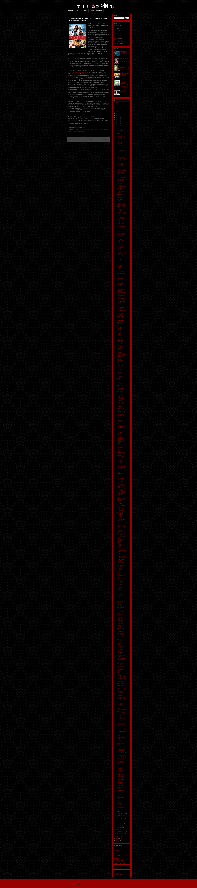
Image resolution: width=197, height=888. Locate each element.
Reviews (105, 129)
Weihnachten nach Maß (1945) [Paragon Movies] (120, 366)
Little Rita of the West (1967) (120, 456)
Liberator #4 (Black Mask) (120, 341)
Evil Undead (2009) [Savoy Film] (121, 550)
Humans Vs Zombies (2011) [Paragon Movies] (121, 591)
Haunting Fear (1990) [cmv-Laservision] (120, 561)
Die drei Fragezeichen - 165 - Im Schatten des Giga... (121, 732)
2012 (117, 836)
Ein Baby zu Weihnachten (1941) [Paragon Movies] (120, 616)
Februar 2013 (120, 831)
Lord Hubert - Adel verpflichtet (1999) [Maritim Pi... (121, 294)
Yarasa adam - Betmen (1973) (121, 173)
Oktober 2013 (120, 813)
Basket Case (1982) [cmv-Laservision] (120, 784)
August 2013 (120, 818)
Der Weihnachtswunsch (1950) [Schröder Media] (121, 253)
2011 (117, 838)
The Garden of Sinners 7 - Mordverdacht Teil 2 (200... (121, 609)
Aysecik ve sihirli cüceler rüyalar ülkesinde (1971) (121, 137)
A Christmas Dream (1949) (121, 531)
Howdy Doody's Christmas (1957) (120, 247)
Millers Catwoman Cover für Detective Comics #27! (121, 208)
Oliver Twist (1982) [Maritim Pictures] (121, 226)
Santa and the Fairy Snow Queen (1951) (121, 687)
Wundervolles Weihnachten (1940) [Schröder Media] (120, 359)
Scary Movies (117, 870)
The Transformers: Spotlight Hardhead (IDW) (121, 642)
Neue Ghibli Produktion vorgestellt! (120, 483)
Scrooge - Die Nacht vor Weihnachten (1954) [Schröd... (120, 373)
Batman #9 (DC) (121, 354)
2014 (117, 128)
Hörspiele (116, 30)
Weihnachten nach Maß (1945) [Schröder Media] (120, 446)
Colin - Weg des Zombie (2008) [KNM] (121, 699)
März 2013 (120, 829)
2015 (117, 126)
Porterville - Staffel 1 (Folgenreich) (121, 176)
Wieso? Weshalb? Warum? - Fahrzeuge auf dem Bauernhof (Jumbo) (121, 84)
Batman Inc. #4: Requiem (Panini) (120, 142)
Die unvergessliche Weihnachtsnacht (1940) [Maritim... (121, 264)
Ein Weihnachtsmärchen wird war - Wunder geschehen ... (121, 283)
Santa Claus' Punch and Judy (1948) (120, 239)
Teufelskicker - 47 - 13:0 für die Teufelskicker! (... (121, 494)
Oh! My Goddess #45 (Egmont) (121, 509)
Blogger (116, 884)
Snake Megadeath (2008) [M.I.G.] (121, 154)
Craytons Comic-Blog (119, 848)
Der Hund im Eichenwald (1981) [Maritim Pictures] (121, 398)
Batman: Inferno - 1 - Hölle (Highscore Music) (121, 432)
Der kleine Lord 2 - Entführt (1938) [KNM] (121, 270)
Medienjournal (117, 853)
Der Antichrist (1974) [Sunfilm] (121, 186)
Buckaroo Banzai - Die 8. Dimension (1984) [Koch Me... (121, 414)
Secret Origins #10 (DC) (120, 664)
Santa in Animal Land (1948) (120, 409)
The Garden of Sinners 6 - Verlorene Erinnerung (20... (120, 761)
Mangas (116, 33)
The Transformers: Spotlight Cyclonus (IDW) (121, 674)
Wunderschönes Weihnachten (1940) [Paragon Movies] (121, 501)
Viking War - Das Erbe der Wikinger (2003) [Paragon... (121, 488)
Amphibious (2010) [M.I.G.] (121, 437)
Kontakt (85, 10)
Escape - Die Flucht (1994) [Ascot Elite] (120, 749)
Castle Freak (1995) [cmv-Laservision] (120, 622)
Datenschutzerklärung (96, 10)
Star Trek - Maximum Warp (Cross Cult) (121, 196)
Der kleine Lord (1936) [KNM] (120, 243)
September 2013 (121, 815)
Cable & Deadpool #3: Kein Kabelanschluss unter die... (121, 754)
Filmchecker (117, 850)
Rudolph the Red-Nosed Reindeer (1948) (121, 739)
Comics (116, 25)
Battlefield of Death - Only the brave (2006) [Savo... (121, 580)
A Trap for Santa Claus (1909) (121, 213)
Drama (80, 129)
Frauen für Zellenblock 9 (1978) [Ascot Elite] (120, 540)
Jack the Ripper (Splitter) (120, 441)
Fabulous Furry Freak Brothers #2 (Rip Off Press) (121, 713)
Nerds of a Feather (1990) (121, 146)
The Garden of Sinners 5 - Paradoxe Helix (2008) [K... (121, 799)
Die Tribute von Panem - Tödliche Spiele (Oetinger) (124, 67)
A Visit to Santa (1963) (120, 626)
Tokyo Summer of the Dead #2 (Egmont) (121, 150)
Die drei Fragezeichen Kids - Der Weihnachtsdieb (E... (121, 521)
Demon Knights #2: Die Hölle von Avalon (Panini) (120, 404)
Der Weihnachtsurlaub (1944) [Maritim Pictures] (121, 567)
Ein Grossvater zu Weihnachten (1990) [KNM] (121, 235)
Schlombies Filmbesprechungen (119, 874)
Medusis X (116, 858)
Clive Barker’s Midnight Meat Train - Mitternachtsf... (121, 772)
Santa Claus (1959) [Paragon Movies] (120, 460)
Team (78, 10)
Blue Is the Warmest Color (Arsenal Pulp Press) (121, 190)
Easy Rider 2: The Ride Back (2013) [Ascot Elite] (121, 165)
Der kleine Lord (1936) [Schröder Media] (120, 350)
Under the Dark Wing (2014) (120, 791)
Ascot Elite (75, 129)
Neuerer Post (72, 139)
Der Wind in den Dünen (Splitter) (121, 170)
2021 (117, 113)
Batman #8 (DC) (121, 683)
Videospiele (117, 43)
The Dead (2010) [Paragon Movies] (121, 393)
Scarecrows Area (118, 868)
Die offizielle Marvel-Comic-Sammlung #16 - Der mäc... (121, 654)
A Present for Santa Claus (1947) (120, 307)
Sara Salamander (118, 865)
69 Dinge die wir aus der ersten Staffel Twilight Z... (121, 159)
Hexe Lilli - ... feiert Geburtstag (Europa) (120, 472)
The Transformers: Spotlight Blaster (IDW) (121, 703)
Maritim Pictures (98, 129)
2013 (117, 130)
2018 (117, 119)
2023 (117, 109)
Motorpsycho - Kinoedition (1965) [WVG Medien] (120, 514)
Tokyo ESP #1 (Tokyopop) (123, 91)
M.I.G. (91, 129)
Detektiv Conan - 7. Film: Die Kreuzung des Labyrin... (121, 635)
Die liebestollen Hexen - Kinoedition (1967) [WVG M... (120, 336)
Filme (84, 129)
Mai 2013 (119, 825)
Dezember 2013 (121, 132)
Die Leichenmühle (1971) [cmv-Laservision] (121, 680)
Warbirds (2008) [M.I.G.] (121, 506)
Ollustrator (104, 884)
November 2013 (121, 810)
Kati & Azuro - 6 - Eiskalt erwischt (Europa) (121, 452)
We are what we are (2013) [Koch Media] (121, 345)
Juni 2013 (119, 823)
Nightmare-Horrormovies (120, 863)
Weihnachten (80, 131)
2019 (117, 117)
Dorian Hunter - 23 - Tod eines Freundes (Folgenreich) (121, 805)
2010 (117, 840)
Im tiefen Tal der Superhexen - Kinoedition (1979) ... (121, 181)
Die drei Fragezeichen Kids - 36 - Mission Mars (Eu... (121, 574)
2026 (117, 102)
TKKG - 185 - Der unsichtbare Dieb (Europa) (121, 535)
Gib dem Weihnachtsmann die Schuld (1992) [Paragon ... (121, 381)
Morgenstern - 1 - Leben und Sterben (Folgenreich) (121, 318)
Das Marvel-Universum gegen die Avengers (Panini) (120, 692)
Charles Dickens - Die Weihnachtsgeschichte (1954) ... (121, 301)
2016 (117, 123)
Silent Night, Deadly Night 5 (80, 72)
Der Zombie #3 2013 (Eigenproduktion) (121, 597)
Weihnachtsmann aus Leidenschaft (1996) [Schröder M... (121, 276)
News (115, 36)
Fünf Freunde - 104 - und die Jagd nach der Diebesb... (121, 778)
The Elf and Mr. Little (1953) (120, 222)
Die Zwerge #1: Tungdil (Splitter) (120, 545)
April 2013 (119, 827)
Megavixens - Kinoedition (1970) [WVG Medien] (120, 387)
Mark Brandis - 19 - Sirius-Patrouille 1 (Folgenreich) (124, 52)
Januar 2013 (120, 833)
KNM (88, 129)
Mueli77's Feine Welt (119, 860)
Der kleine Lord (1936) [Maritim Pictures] (121, 289)
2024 (117, 107)
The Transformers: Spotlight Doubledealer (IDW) (121, 328)
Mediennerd (117, 855)
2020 (117, 115)
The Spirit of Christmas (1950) (120, 478)
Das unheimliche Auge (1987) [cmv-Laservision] (124, 60)
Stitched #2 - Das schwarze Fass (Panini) (121, 586)
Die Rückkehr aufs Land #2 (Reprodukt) (121, 767)
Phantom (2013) (121, 728)
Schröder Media (72, 131)
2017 (117, 121)
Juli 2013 (119, 821)
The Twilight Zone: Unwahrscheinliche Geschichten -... (121, 202)
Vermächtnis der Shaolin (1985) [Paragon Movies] (121, 466)
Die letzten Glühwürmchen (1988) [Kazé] (121, 719)
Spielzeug (116, 41)
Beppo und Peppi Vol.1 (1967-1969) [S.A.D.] (124, 75)
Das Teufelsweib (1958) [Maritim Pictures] (121, 660)
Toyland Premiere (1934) (121, 258)
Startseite (70, 10)
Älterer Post (105, 139)
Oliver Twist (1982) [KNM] (120, 323)
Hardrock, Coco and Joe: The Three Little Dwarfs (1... (120, 648)
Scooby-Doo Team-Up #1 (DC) (120, 420)
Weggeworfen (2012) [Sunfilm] (121, 708)
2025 (117, 105)
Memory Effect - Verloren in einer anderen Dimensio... (121, 603)
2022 (117, 111)
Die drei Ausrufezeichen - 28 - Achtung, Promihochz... (121, 555)
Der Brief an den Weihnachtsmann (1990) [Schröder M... (121, 312)
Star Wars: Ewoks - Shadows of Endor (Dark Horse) (121, 723)
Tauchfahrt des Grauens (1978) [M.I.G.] (121, 527)
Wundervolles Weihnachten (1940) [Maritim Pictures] (121, 217)
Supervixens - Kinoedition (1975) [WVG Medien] (120, 668)
